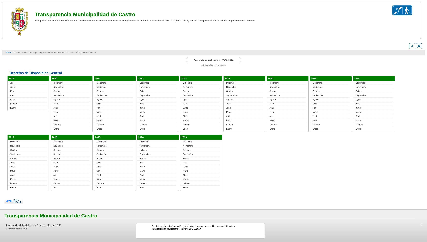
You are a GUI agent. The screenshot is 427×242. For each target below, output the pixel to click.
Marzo (13, 99)
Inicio (8, 52)
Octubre (57, 91)
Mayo (12, 91)
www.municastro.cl (17, 228)
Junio (12, 87)
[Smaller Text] (412, 48)
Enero (13, 108)
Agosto (56, 99)
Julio (12, 83)
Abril (12, 95)
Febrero (13, 104)
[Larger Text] (419, 48)
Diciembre (58, 83)
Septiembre (58, 95)
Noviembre (58, 87)
